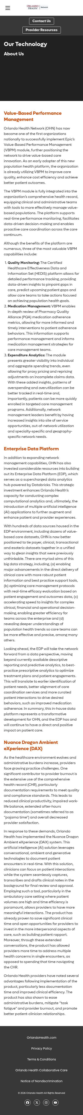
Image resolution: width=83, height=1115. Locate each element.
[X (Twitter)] (37, 1102)
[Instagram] (46, 1102)
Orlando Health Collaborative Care (41, 1070)
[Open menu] (7, 8)
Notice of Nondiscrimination (42, 1081)
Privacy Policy (41, 1048)
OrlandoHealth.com (41, 1038)
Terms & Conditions (41, 1059)
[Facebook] (28, 1102)
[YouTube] (55, 1102)
